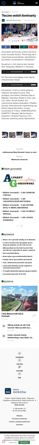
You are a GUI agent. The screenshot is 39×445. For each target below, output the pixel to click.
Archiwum (19, 425)
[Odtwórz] (4, 72)
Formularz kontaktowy (19, 419)
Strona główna (6, 12)
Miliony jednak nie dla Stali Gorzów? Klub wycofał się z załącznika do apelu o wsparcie (19, 249)
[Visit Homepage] (21, 3)
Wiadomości (15, 12)
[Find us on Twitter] (19, 360)
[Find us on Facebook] (19, 353)
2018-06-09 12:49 (29, 20)
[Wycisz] (29, 72)
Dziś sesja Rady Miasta (11, 253)
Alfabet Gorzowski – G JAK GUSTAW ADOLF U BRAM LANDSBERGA (18, 206)
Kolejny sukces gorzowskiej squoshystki (17, 259)
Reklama (19, 416)
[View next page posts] (21, 226)
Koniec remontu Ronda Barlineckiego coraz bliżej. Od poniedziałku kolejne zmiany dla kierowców (21, 336)
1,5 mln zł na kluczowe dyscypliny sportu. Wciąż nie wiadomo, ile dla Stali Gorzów (18, 244)
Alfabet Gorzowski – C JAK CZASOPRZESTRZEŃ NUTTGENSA (16, 200)
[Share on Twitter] (15, 47)
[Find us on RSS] (19, 374)
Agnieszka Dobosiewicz (13, 20)
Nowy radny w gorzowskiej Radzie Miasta (17, 256)
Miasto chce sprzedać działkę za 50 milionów (19, 240)
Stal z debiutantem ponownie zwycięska (17, 263)
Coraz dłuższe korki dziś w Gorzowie (12, 315)
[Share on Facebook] (6, 47)
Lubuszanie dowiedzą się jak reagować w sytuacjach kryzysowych (17, 267)
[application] (20, 72)
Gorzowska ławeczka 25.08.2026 (14, 274)
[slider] (33, 71)
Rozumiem (24, 442)
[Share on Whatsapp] (24, 47)
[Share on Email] (33, 47)
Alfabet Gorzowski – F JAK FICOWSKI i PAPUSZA (19, 212)
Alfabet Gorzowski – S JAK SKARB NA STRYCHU (19, 193)
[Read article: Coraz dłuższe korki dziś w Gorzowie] (20, 298)
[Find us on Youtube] (19, 367)
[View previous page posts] (17, 226)
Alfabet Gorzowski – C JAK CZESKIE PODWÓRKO (18, 218)
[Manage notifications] (3, 441)
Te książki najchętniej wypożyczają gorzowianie (20, 271)
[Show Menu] (37, 3)
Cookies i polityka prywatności (19, 422)
